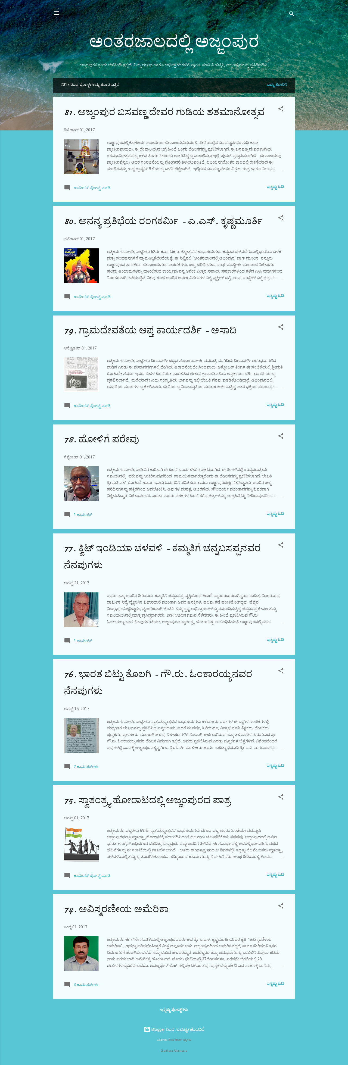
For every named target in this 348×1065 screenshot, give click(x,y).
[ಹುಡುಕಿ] (291, 15)
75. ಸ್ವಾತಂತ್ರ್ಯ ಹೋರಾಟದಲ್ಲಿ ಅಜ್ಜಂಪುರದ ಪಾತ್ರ (147, 800)
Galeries (162, 1040)
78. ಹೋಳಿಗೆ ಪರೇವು (101, 439)
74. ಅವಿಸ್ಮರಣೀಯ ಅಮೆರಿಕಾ (116, 909)
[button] (281, 109)
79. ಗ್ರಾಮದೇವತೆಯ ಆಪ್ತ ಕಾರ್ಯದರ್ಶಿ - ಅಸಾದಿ (150, 330)
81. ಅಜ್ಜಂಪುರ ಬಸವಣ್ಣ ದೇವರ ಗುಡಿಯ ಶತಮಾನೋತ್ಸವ (164, 112)
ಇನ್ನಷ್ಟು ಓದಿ (275, 186)
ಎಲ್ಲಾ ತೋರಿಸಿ (277, 84)
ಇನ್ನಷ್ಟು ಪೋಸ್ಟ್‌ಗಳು (174, 1009)
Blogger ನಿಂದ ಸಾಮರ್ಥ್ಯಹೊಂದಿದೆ (177, 1029)
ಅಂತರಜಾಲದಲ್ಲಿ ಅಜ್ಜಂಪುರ (174, 41)
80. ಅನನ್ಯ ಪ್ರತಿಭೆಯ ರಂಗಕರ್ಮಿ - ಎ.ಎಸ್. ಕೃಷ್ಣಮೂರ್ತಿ (163, 221)
